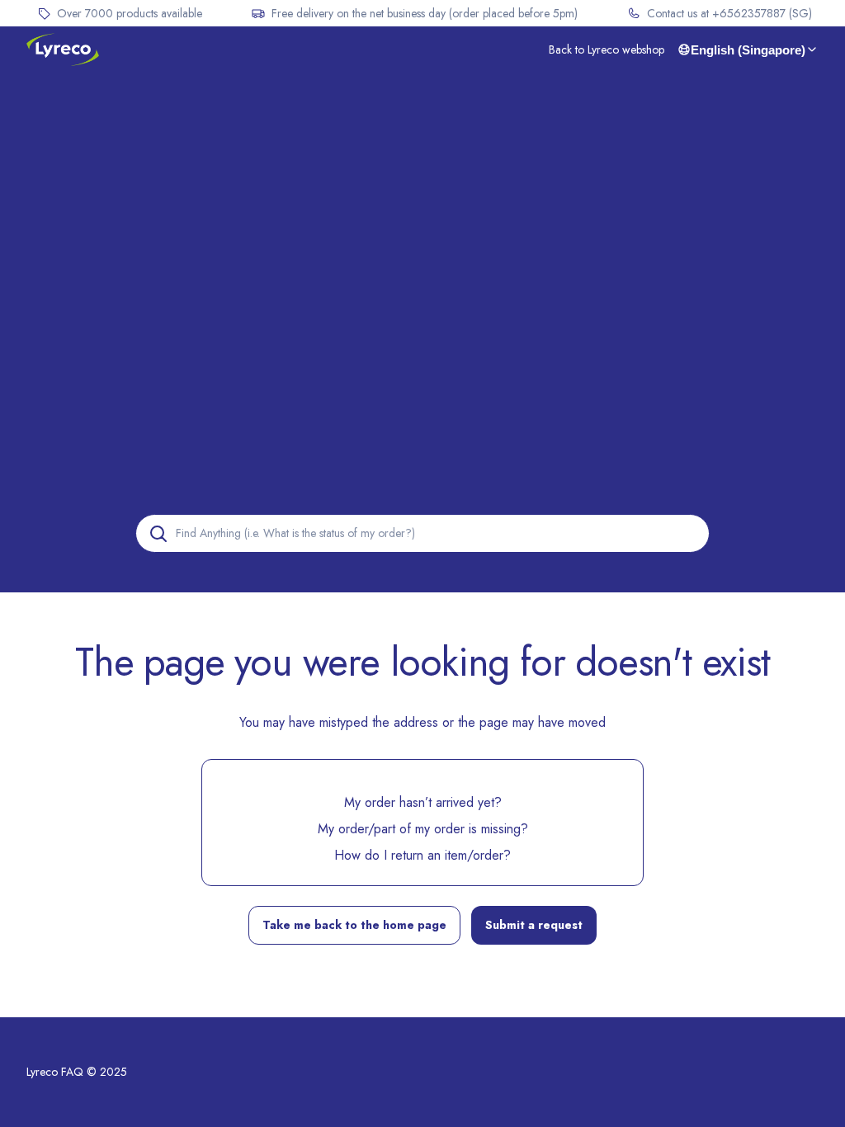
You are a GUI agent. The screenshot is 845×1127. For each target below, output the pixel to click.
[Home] (62, 49)
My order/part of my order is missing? (423, 828)
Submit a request (534, 925)
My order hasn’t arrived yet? (423, 802)
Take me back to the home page (354, 925)
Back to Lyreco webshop (606, 49)
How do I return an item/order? (422, 855)
